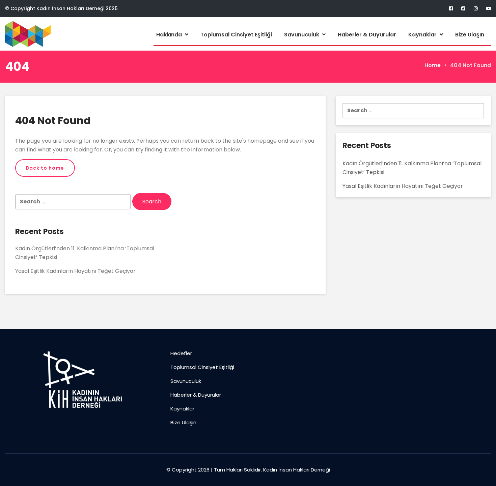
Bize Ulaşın (469, 34)
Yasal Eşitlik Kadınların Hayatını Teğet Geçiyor (75, 271)
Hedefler (181, 353)
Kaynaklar (423, 34)
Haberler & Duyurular (367, 34)
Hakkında (169, 34)
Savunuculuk (302, 34)
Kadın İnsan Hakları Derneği (296, 469)
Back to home (45, 168)
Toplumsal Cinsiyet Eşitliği (236, 34)
